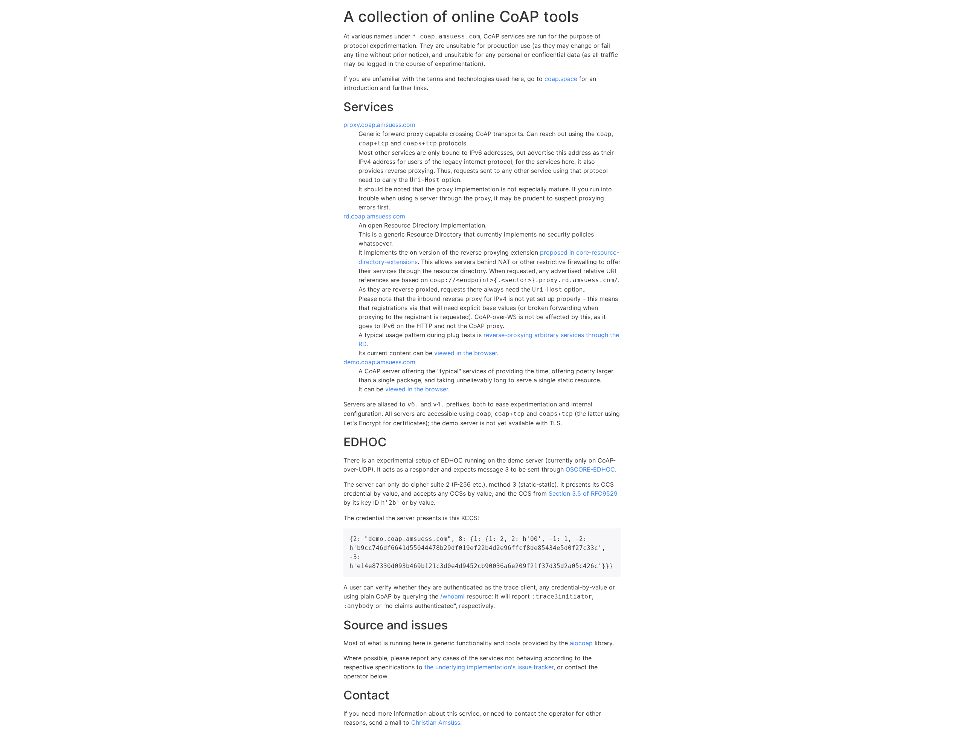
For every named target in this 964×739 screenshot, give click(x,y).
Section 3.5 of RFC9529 (583, 493)
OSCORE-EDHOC (590, 469)
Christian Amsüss (435, 722)
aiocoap (581, 643)
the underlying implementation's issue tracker (489, 667)
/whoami (452, 596)
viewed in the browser (465, 353)
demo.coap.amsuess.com (379, 362)
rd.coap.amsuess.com (374, 216)
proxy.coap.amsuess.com (379, 124)
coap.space (561, 78)
